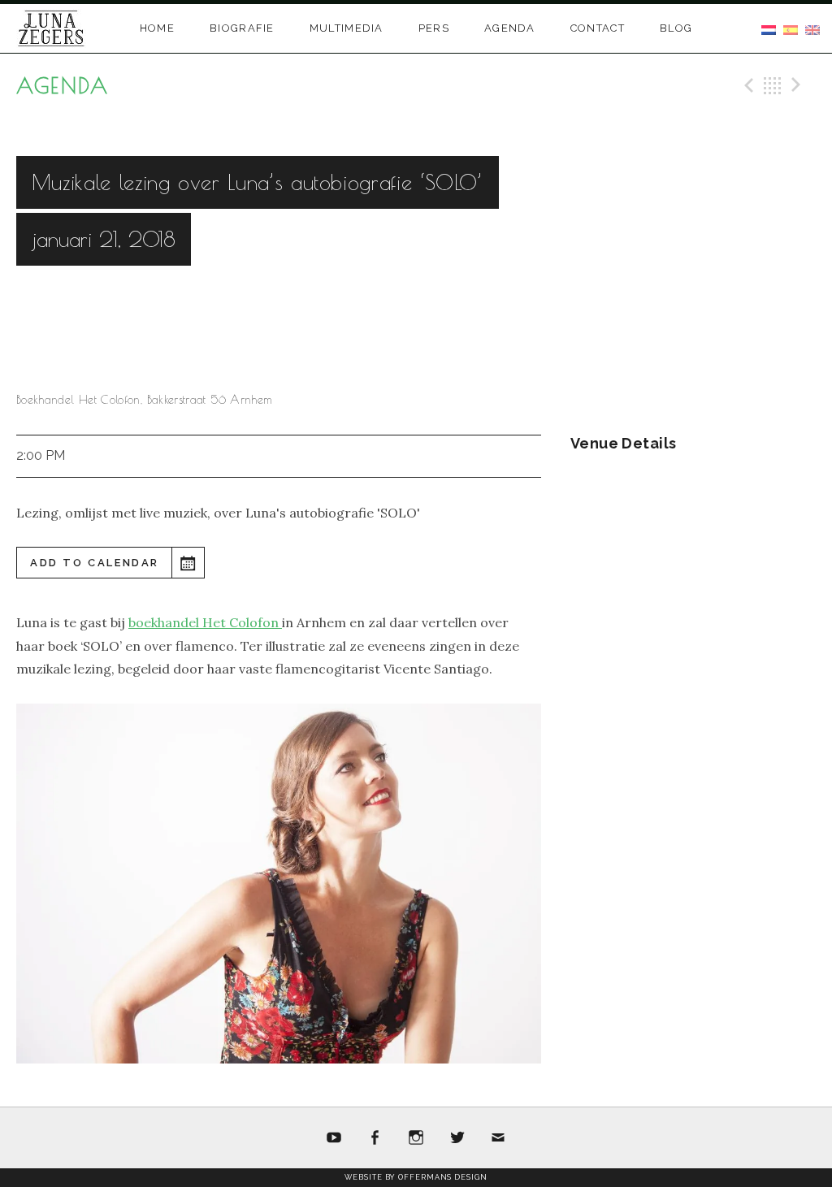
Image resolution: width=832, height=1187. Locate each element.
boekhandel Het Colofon (205, 622)
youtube (334, 1138)
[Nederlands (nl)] (768, 28)
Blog (676, 28)
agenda (509, 28)
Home (157, 28)
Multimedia (347, 28)
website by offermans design (415, 1177)
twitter (457, 1138)
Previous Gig (747, 85)
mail (498, 1138)
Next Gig (799, 85)
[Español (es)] (790, 28)
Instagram (416, 1138)
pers (433, 28)
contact (597, 28)
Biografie (242, 28)
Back (773, 85)
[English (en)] (812, 28)
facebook (375, 1138)
